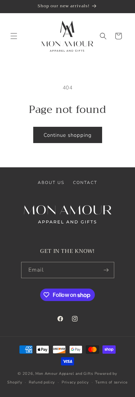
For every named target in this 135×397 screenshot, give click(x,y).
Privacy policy (75, 382)
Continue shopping (68, 135)
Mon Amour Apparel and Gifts (64, 373)
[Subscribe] (106, 270)
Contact (85, 182)
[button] (13, 36)
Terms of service (111, 382)
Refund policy (42, 382)
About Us (51, 182)
